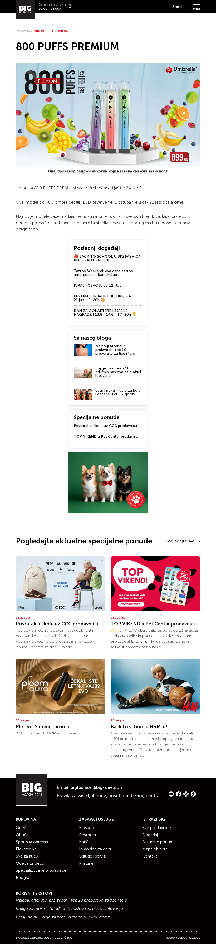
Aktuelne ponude (158, 841)
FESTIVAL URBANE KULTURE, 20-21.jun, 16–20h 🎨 (102, 298)
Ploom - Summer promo (43, 727)
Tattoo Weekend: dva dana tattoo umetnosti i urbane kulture (103, 273)
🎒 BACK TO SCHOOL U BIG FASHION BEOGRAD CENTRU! (107, 258)
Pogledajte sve (179, 540)
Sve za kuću (27, 856)
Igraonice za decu (95, 848)
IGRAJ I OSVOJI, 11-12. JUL (97, 285)
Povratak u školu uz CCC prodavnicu (105, 425)
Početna (23, 31)
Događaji (150, 834)
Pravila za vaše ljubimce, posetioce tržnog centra (108, 795)
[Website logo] (25, 9)
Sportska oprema (32, 841)
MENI (196, 8)
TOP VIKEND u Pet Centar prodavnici (106, 436)
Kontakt (149, 856)
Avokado (194, 938)
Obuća (22, 834)
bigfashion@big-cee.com (97, 787)
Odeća (22, 827)
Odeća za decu (30, 863)
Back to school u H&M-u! (139, 727)
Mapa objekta (155, 848)
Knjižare (86, 863)
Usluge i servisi (92, 856)
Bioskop (86, 827)
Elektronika (26, 848)
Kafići (84, 841)
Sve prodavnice (156, 827)
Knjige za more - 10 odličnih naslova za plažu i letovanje (118, 372)
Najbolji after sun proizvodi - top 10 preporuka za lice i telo (115, 350)
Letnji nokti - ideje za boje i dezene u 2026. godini (118, 392)
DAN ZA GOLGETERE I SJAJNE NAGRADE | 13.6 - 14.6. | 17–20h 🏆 (105, 313)
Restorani (88, 834)
